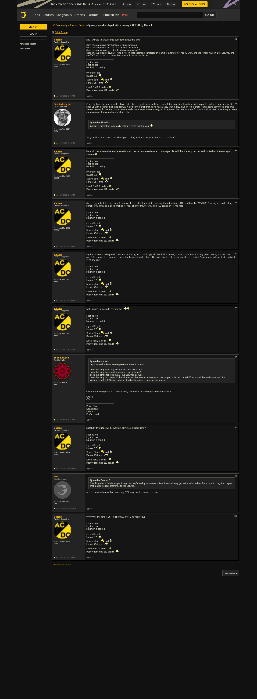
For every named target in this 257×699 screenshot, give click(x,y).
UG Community (59, 25)
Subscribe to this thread (61, 565)
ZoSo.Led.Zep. (62, 357)
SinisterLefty (60, 104)
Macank (58, 39)
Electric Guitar (77, 25)
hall (56, 476)
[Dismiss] (235, 4)
